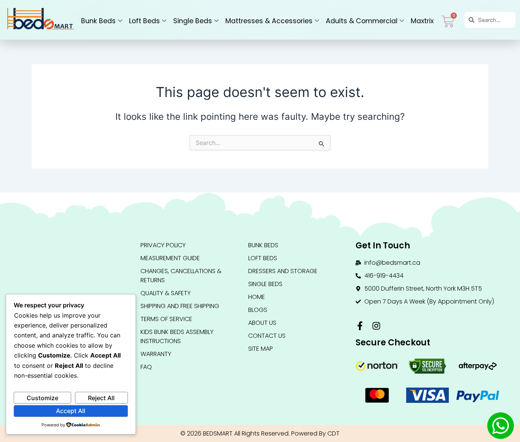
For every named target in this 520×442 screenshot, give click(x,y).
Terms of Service (166, 319)
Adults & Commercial (361, 20)
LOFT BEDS (262, 258)
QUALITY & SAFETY (165, 293)
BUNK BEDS (263, 245)
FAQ (146, 367)
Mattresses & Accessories (269, 20)
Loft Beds (144, 20)
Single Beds (192, 20)
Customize (42, 398)
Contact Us (267, 335)
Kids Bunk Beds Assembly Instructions (177, 336)
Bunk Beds (98, 20)
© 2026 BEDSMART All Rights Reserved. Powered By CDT (260, 433)
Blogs (257, 309)
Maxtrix (422, 20)
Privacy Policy (163, 245)
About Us (262, 322)
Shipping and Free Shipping (179, 306)
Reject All (101, 398)
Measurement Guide (170, 258)
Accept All (70, 411)
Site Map (260, 348)
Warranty (155, 354)
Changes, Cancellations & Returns (181, 276)
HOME (256, 297)
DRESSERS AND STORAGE (282, 271)
